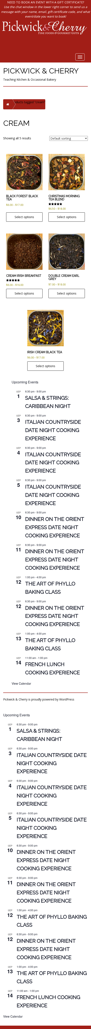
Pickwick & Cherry (41, 70)
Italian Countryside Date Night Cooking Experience (53, 430)
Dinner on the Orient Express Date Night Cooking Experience (54, 527)
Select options (24, 217)
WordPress (66, 699)
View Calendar (21, 683)
